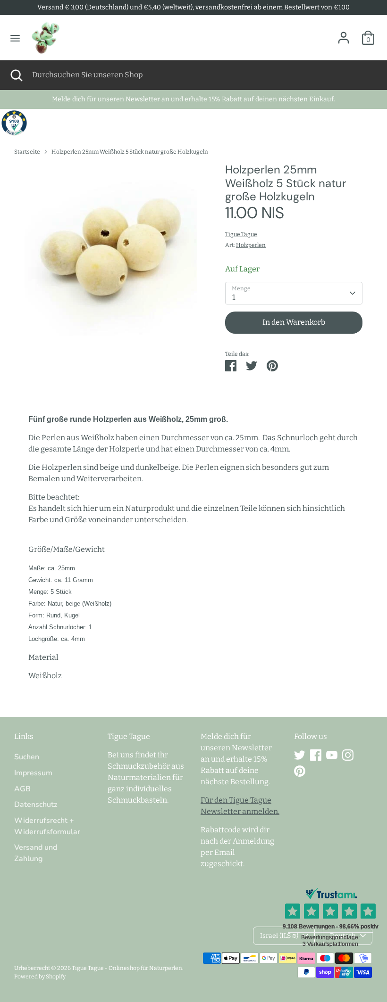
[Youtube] (331, 755)
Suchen (26, 757)
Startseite (27, 151)
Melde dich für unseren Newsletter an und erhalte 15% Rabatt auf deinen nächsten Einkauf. (193, 99)
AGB (22, 789)
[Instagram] (347, 755)
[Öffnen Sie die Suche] (16, 75)
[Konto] (343, 33)
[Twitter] (299, 755)
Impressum (33, 773)
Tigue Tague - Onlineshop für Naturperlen (127, 968)
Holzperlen (251, 245)
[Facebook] (315, 755)
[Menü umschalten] (15, 38)
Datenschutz (35, 804)
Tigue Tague (241, 234)
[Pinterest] (299, 771)
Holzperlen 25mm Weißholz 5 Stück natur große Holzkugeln (129, 151)
